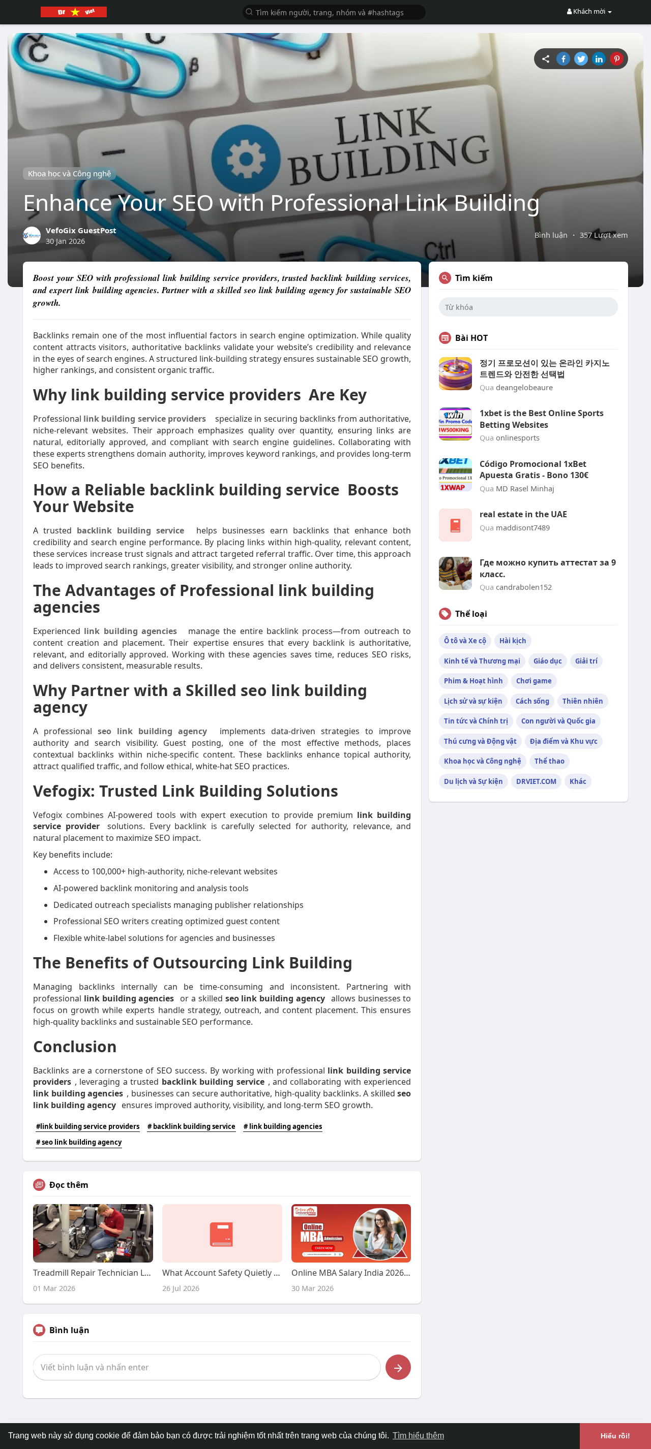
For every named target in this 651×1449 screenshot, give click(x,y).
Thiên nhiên (583, 701)
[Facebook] (563, 59)
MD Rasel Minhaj (525, 488)
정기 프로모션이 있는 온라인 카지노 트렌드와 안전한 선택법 (545, 368)
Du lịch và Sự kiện (473, 781)
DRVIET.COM (536, 781)
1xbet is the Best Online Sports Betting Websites (542, 418)
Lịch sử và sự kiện (473, 701)
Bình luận (551, 235)
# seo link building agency (79, 1142)
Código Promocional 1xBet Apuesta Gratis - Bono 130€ (534, 469)
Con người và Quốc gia (558, 721)
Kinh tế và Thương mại (482, 661)
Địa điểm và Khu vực (564, 741)
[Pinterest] (617, 59)
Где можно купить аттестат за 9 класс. (548, 568)
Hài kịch (512, 640)
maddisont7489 (523, 527)
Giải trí (586, 661)
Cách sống (532, 701)
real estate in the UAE (523, 514)
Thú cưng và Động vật (480, 741)
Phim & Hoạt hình (473, 680)
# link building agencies (283, 1126)
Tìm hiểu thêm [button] (418, 1435)
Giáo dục (548, 661)
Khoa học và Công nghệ (69, 173)
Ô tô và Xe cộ (465, 640)
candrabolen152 (524, 587)
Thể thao (550, 761)
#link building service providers (87, 1126)
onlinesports (518, 437)
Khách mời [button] (589, 11)
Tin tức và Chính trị (476, 721)
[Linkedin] (599, 59)
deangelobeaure (524, 387)
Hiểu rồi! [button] (615, 1436)
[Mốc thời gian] (545, 59)
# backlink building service (191, 1126)
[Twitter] (581, 59)
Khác (578, 781)
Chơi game (534, 680)
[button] (334, 11)
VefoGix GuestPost (81, 230)
